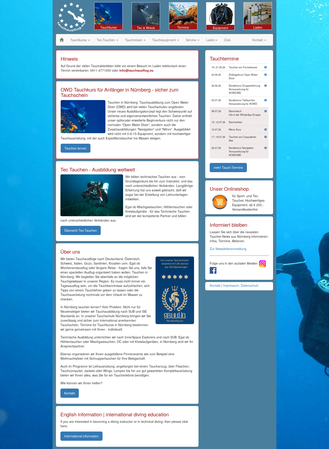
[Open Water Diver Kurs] (265, 74)
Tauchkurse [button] (79, 40)
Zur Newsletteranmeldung (228, 248)
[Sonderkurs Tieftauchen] (265, 100)
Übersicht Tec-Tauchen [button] (80, 230)
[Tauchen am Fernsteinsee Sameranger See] (265, 67)
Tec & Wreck (146, 28)
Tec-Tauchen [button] (106, 40)
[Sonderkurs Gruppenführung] (265, 85)
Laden (257, 27)
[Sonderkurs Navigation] (265, 148)
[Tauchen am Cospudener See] (265, 137)
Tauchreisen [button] (134, 40)
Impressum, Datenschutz (240, 285)
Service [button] (191, 40)
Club (227, 40)
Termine (183, 27)
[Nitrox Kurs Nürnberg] (265, 129)
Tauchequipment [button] (164, 40)
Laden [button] (210, 40)
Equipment (220, 28)
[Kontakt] (265, 111)
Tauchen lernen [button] (75, 148)
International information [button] (81, 436)
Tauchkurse (108, 27)
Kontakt (215, 285)
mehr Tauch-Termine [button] (228, 167)
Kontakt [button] (258, 40)
